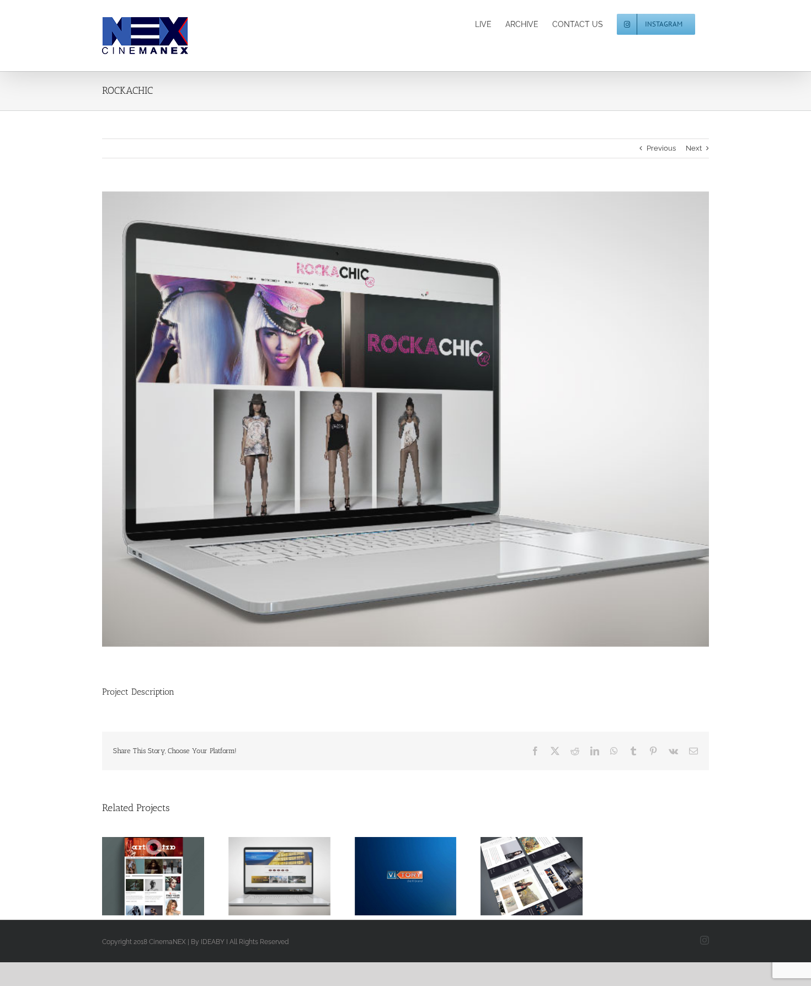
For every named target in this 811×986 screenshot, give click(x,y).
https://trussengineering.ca (266, 876)
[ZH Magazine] (532, 876)
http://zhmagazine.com (519, 876)
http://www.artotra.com (140, 876)
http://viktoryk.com (392, 876)
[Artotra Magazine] (153, 876)
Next (694, 148)
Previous (661, 148)
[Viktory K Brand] (406, 876)
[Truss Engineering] (279, 876)
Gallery (166, 876)
